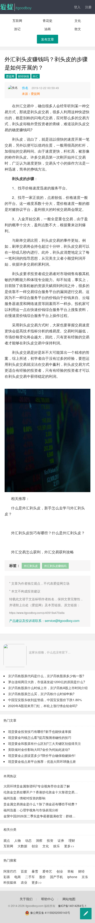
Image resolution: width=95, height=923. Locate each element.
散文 (77, 28)
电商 (17, 876)
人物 (17, 840)
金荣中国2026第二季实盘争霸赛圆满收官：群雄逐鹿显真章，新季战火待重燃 (40, 816)
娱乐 (56, 846)
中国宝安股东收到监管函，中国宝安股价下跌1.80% (45, 699)
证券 (61, 840)
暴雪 (35, 871)
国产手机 (56, 876)
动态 (28, 840)
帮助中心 (47, 899)
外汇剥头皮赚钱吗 (55, 566)
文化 (77, 20)
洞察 (39, 840)
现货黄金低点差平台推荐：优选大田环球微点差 (42, 761)
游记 (17, 28)
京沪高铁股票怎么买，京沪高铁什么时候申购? (41, 693)
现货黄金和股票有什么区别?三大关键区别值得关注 (44, 743)
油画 (47, 28)
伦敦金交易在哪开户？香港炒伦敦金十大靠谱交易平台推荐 (40, 792)
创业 (35, 846)
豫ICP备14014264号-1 (72, 906)
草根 (70, 871)
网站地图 (68, 899)
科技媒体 (9, 882)
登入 (77, 7)
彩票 (6, 876)
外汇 (35, 76)
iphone (72, 876)
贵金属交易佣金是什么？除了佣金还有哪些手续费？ (40, 804)
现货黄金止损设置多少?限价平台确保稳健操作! (41, 755)
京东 (85, 876)
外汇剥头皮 (31, 566)
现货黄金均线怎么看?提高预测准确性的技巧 (39, 737)
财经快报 (23, 76)
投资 (50, 840)
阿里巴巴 (9, 871)
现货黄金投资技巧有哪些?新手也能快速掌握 (39, 731)
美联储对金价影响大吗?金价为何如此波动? (39, 749)
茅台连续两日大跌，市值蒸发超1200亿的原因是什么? (46, 681)
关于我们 (26, 899)
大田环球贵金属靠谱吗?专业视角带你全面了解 (36, 786)
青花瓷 (47, 20)
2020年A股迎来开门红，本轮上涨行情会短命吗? (42, 705)
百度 (24, 871)
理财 (71, 840)
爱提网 (10, 76)
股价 (42, 876)
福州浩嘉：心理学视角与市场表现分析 (30, 810)
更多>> (69, 846)
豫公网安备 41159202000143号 (50, 912)
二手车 (30, 876)
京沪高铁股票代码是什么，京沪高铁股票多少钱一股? (46, 675)
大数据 (22, 846)
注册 (88, 7)
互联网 (17, 20)
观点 (6, 840)
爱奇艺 (47, 871)
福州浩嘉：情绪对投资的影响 (24, 798)
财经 (81, 871)
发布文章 (47, 39)
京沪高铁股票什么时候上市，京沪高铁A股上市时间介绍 (48, 687)
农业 (24, 882)
